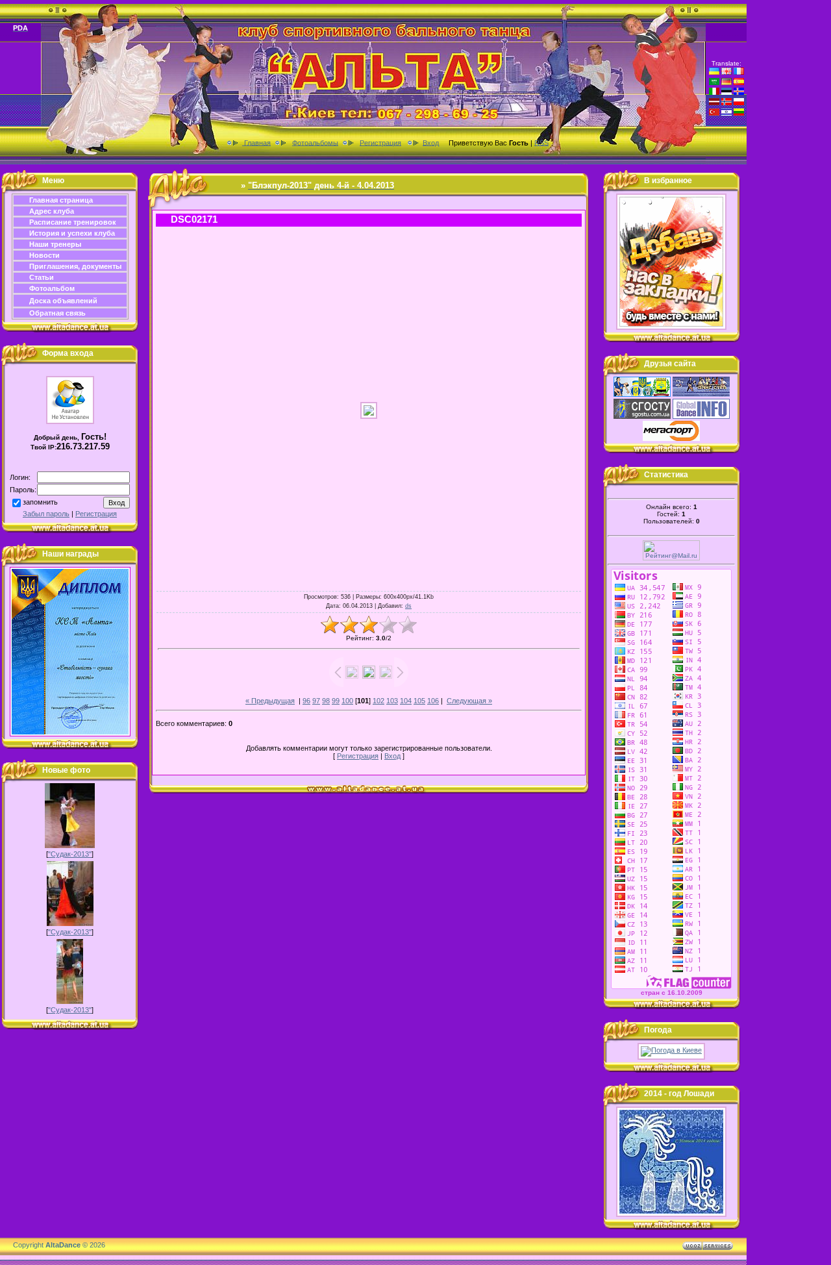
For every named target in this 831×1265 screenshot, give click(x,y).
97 (316, 701)
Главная (256, 142)
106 (433, 701)
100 (347, 701)
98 (326, 701)
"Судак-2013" (70, 854)
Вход (431, 142)
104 (406, 701)
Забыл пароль (46, 514)
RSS (541, 142)
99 (336, 701)
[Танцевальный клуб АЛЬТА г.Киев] (671, 327)
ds (408, 606)
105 (419, 701)
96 (306, 701)
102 (378, 701)
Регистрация (380, 142)
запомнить (40, 502)
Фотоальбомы (315, 142)
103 (392, 701)
